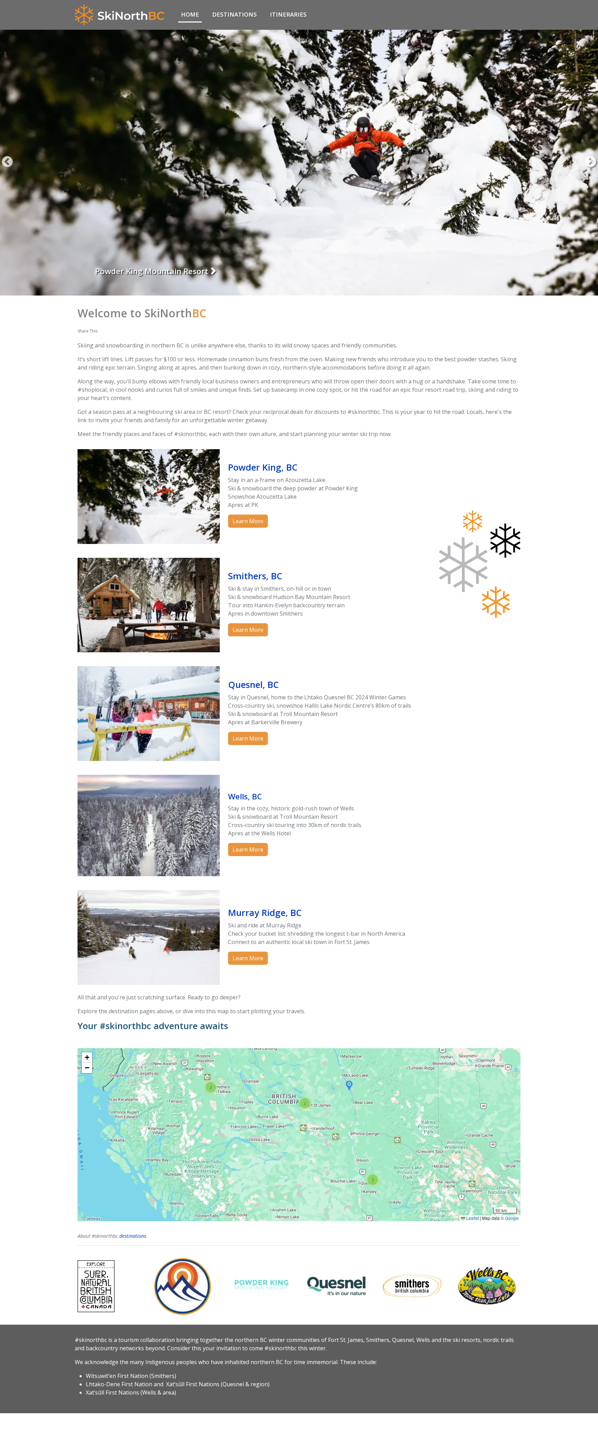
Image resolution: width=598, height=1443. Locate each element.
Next (590, 162)
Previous (7, 162)
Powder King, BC (263, 467)
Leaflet (472, 1218)
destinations (132, 1236)
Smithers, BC (119, 271)
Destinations (234, 14)
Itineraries (288, 14)
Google (512, 1218)
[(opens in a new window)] (110, 1286)
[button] (211, 1087)
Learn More (248, 521)
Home (190, 14)
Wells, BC (245, 796)
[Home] (122, 14)
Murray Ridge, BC (265, 913)
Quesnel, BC (253, 685)
